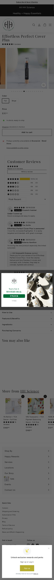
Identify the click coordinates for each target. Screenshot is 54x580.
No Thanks (14, 300)
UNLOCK (14, 296)
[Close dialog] (51, 275)
